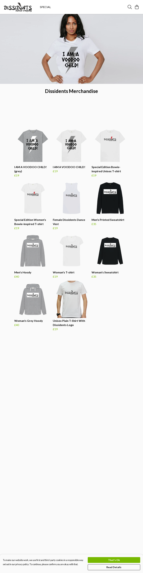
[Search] (129, 6)
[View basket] (136, 6)
